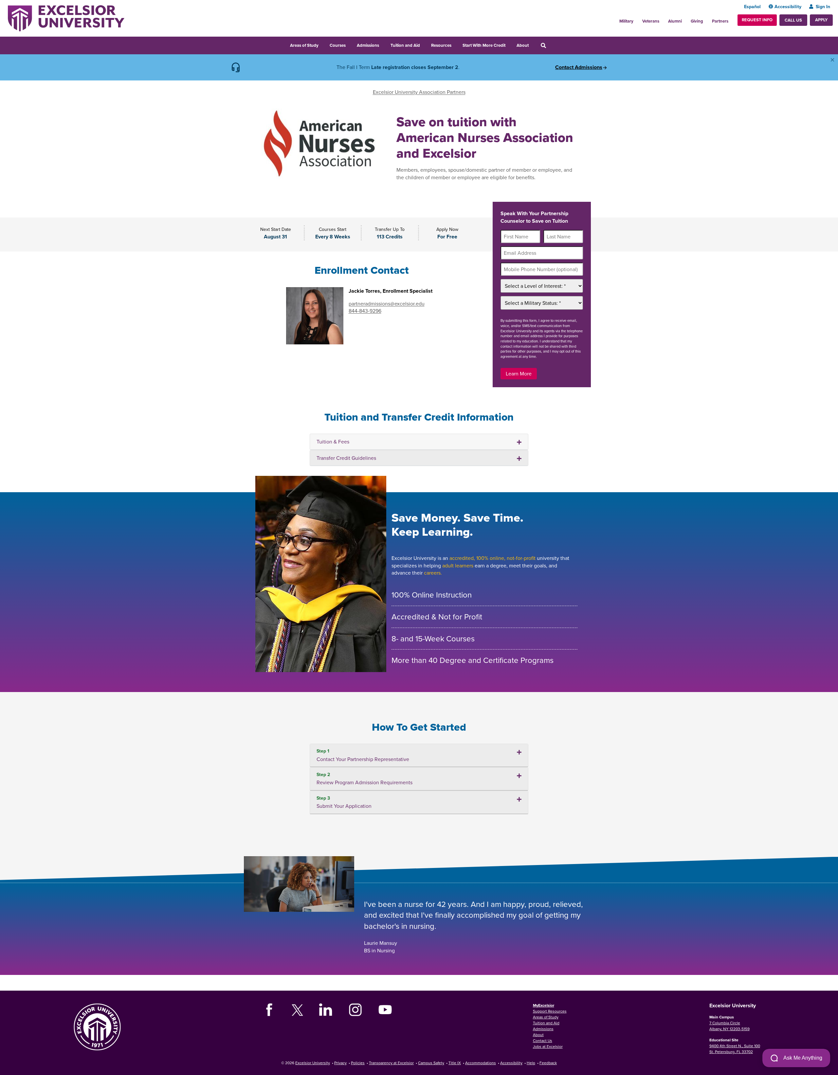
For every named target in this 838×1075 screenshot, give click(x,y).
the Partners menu (731, 19)
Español (752, 6)
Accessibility (787, 6)
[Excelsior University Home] (66, 17)
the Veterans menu (663, 19)
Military (626, 21)
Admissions (368, 45)
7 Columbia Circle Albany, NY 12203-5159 (729, 1026)
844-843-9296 (365, 310)
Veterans (650, 21)
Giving (697, 21)
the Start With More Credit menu (510, 44)
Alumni (675, 21)
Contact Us (542, 1040)
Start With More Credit (484, 45)
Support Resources (550, 1011)
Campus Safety (431, 1063)
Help (531, 1063)
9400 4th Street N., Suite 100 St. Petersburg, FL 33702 (734, 1048)
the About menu (533, 44)
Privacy (340, 1063)
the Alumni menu (685, 19)
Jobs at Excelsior (548, 1046)
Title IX (454, 1063)
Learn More (519, 373)
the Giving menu (707, 19)
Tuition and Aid (405, 45)
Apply (821, 20)
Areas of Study (304, 45)
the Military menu (637, 19)
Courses (338, 45)
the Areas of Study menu (323, 44)
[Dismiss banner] (832, 60)
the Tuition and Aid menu (424, 44)
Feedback (548, 1063)
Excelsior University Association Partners (419, 91)
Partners (720, 21)
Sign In (823, 6)
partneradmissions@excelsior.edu (387, 303)
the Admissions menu (383, 44)
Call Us (793, 20)
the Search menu (552, 44)
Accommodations (480, 1063)
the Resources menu (456, 44)
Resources (441, 45)
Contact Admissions (578, 67)
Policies (358, 1063)
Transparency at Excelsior (391, 1063)
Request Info (757, 20)
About (523, 45)
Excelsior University (312, 1063)
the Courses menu (350, 44)
